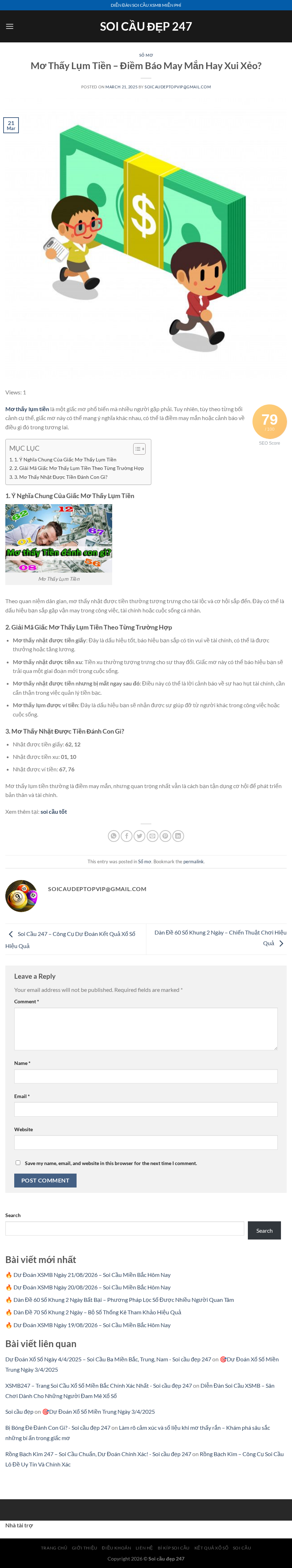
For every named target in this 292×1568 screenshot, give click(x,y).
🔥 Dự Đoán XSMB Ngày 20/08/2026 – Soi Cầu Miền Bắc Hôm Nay (88, 1287)
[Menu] (9, 26)
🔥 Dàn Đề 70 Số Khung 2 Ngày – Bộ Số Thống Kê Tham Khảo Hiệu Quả (93, 1312)
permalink (193, 861)
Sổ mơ (146, 55)
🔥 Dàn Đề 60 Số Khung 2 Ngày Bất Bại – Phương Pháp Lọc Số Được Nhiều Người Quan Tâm (119, 1299)
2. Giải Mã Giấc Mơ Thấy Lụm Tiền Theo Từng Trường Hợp (79, 468)
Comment (26, 1001)
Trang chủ (54, 1548)
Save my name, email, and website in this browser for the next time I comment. (111, 1163)
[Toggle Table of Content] (136, 449)
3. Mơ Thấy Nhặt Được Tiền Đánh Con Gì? (61, 477)
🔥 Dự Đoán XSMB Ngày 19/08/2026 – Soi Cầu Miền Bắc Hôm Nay (88, 1324)
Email (22, 1096)
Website (23, 1129)
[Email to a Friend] (152, 836)
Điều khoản (116, 1548)
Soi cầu (242, 1548)
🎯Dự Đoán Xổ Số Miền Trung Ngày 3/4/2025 (98, 1411)
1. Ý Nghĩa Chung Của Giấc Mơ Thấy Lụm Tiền (65, 459)
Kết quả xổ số (211, 1548)
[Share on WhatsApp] (114, 836)
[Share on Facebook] (126, 836)
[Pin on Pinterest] (165, 836)
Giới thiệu (85, 1548)
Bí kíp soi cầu (174, 1548)
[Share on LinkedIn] (178, 836)
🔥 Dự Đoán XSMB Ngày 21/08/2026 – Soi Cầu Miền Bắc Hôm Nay (88, 1274)
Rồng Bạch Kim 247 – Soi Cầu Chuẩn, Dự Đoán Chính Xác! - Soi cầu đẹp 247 (98, 1453)
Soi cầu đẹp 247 (146, 26)
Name (22, 1063)
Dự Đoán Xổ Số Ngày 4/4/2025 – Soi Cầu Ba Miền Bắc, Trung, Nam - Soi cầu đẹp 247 (108, 1359)
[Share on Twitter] (139, 836)
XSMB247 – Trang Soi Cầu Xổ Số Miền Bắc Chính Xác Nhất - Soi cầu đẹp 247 (98, 1385)
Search (13, 1215)
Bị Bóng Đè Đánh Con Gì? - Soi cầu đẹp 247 (57, 1427)
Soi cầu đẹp (19, 1411)
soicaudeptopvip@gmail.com (178, 86)
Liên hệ (144, 1548)
